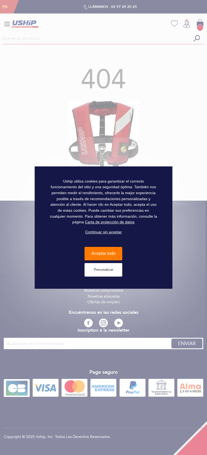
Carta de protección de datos (109, 222)
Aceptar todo (103, 253)
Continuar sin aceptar (103, 232)
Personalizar (103, 270)
